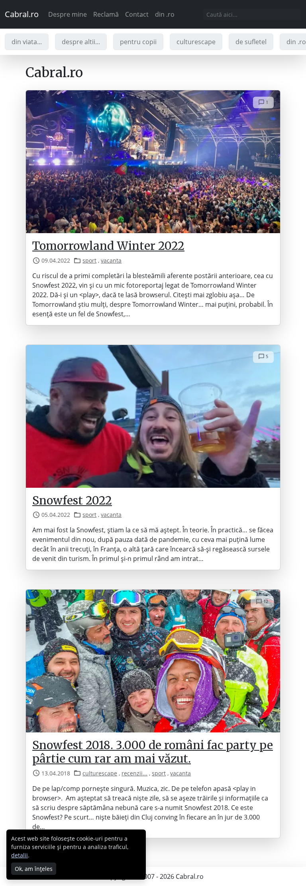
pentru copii (138, 41)
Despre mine (67, 14)
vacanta (111, 260)
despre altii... (81, 41)
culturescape (196, 41)
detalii (19, 855)
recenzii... (134, 773)
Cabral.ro (22, 14)
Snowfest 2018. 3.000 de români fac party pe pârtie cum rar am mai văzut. (152, 752)
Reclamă (106, 14)
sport (89, 260)
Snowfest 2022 (72, 500)
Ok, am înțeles (34, 868)
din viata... (27, 41)
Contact (137, 14)
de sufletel (251, 41)
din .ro (165, 14)
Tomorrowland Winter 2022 (108, 246)
